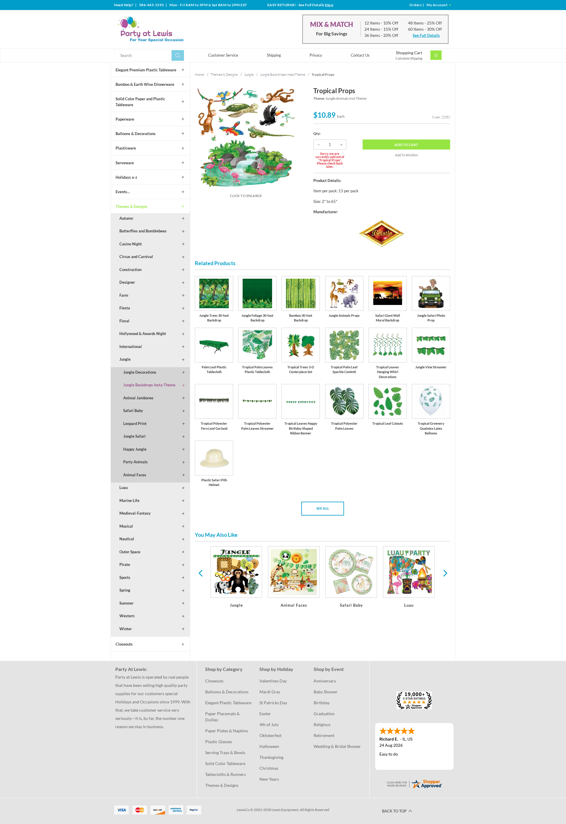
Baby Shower (326, 691)
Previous (200, 573)
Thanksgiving (271, 757)
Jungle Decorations (139, 372)
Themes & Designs (131, 206)
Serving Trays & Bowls (225, 752)
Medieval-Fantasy (135, 513)
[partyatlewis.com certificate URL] (414, 783)
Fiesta (124, 308)
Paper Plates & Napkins (226, 730)
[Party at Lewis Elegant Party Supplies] (165, 29)
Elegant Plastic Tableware (228, 702)
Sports (124, 577)
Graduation (324, 713)
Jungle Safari (134, 436)
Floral (124, 321)
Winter (125, 628)
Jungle (125, 359)
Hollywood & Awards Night (142, 333)
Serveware (125, 162)
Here (329, 5)
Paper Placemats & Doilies (223, 716)
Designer (127, 282)
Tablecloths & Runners (225, 774)
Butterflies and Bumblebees (143, 231)
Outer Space (129, 551)
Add (406, 144)
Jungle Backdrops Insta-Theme (149, 385)
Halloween (269, 746)
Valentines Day (273, 680)
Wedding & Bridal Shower (337, 746)
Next (444, 573)
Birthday (322, 702)
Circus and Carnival (136, 256)
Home (199, 74)
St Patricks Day (273, 702)
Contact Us (360, 55)
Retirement (324, 735)
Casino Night (130, 244)
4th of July (269, 724)
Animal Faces (134, 474)
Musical (126, 526)
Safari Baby (133, 410)
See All (322, 508)
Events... (123, 191)
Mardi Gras (269, 691)
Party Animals (135, 461)
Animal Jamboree (138, 397)
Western (126, 615)
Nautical (126, 538)
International (130, 346)
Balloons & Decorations (136, 133)
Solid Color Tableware (225, 763)
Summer (126, 603)
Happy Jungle (135, 449)
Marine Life (129, 500)
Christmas (268, 768)
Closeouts (124, 644)
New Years (269, 779)
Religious (322, 724)
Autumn (126, 218)
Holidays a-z (126, 177)
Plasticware (126, 148)
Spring (124, 590)
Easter (265, 713)
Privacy (316, 55)
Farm (123, 295)
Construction (130, 269)
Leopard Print (135, 423)
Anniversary (325, 680)
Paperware (125, 119)
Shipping (274, 55)
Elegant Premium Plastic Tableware (146, 70)
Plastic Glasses (218, 741)
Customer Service (223, 55)
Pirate (124, 564)
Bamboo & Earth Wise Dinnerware (145, 84)
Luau (123, 487)
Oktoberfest (270, 735)
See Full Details (426, 35)
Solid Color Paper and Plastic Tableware (140, 101)
